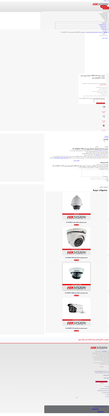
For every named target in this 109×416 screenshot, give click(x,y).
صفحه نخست (104, 22)
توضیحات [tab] (106, 136)
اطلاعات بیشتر (76, 225)
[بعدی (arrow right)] (108, 415)
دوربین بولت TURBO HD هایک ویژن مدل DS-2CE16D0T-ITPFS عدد (92, 98)
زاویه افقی (97, 155)
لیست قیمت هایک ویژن (103, 24)
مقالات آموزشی (104, 29)
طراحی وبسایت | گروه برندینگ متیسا (100, 406)
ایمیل (106, 179)
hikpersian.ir (100, 412)
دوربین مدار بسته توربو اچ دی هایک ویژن (94, 32)
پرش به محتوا (106, 0)
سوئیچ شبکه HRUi (103, 26)
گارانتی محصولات (104, 27)
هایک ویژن (105, 32)
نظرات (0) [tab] (106, 137)
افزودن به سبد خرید (100, 103)
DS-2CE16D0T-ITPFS (101, 150)
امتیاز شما (106, 169)
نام (107, 178)
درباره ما (106, 20)
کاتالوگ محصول (76, 160)
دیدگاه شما (105, 176)
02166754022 (95, 409)
